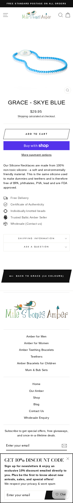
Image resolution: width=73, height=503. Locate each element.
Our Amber (36, 390)
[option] (36, 3)
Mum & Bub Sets (36, 370)
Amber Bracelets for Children (36, 363)
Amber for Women (36, 343)
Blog (36, 404)
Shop (36, 397)
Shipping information (36, 238)
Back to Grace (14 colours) (39, 276)
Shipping (23, 116)
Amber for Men (36, 336)
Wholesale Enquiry (36, 417)
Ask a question (36, 246)
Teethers (36, 356)
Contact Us (36, 411)
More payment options (36, 154)
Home (36, 384)
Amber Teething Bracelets (36, 349)
